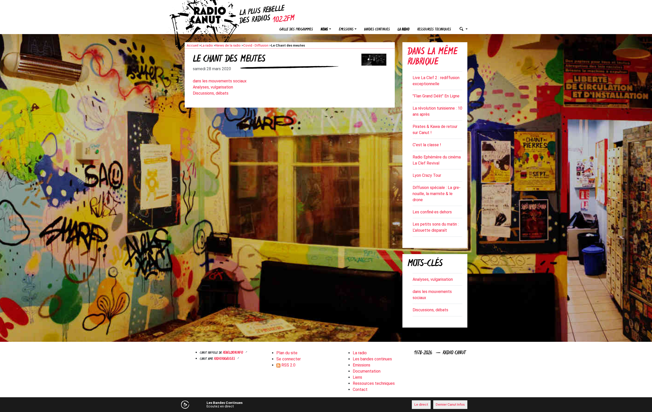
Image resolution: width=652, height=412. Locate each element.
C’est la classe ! (427, 144)
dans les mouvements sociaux (220, 81)
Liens (357, 377)
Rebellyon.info (233, 353)
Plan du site (286, 352)
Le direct (421, 404)
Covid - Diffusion (255, 45)
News (324, 30)
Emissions (361, 365)
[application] (326, 405)
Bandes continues (377, 30)
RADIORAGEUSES (225, 359)
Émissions (346, 30)
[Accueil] (212, 15)
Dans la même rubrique (432, 57)
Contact (360, 389)
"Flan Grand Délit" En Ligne (436, 96)
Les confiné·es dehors (432, 212)
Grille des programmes (296, 30)
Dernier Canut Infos (450, 404)
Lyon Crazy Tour (427, 175)
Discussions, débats (210, 93)
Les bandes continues (372, 359)
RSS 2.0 (287, 365)
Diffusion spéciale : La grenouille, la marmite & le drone (436, 193)
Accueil (192, 45)
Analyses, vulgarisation (213, 87)
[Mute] (263, 404)
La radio (404, 30)
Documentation (367, 371)
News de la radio (228, 45)
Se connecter (288, 359)
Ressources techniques (434, 30)
